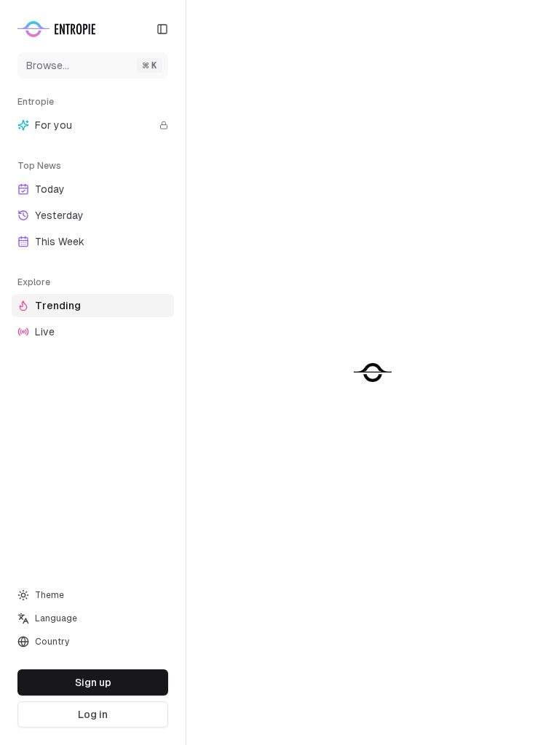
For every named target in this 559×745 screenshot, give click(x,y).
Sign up (93, 682)
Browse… (91, 65)
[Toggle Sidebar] (185, 372)
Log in (93, 714)
